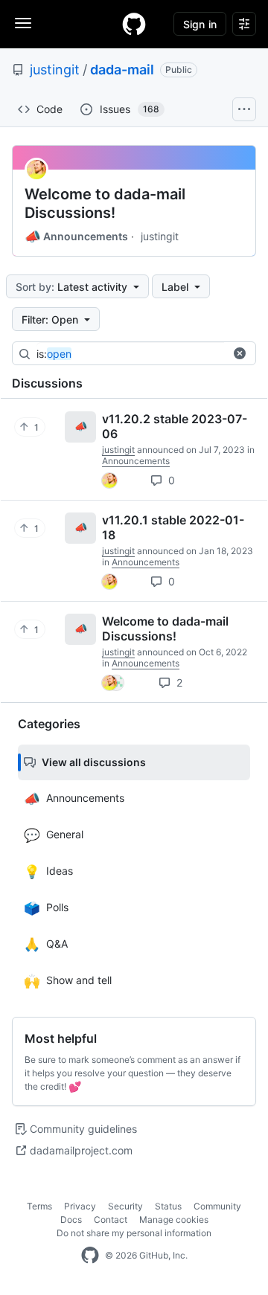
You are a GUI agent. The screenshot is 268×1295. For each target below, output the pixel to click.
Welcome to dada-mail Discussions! (105, 203)
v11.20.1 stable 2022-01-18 (173, 527)
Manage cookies (173, 1219)
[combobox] (148, 354)
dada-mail (122, 69)
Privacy (80, 1206)
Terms (39, 1206)
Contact (110, 1219)
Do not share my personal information (134, 1232)
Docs (71, 1219)
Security (125, 1206)
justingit (55, 69)
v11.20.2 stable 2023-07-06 (174, 426)
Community (217, 1206)
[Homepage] (134, 24)
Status (168, 1206)
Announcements (76, 236)
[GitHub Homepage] (90, 1255)
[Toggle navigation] (23, 23)
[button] (239, 353)
